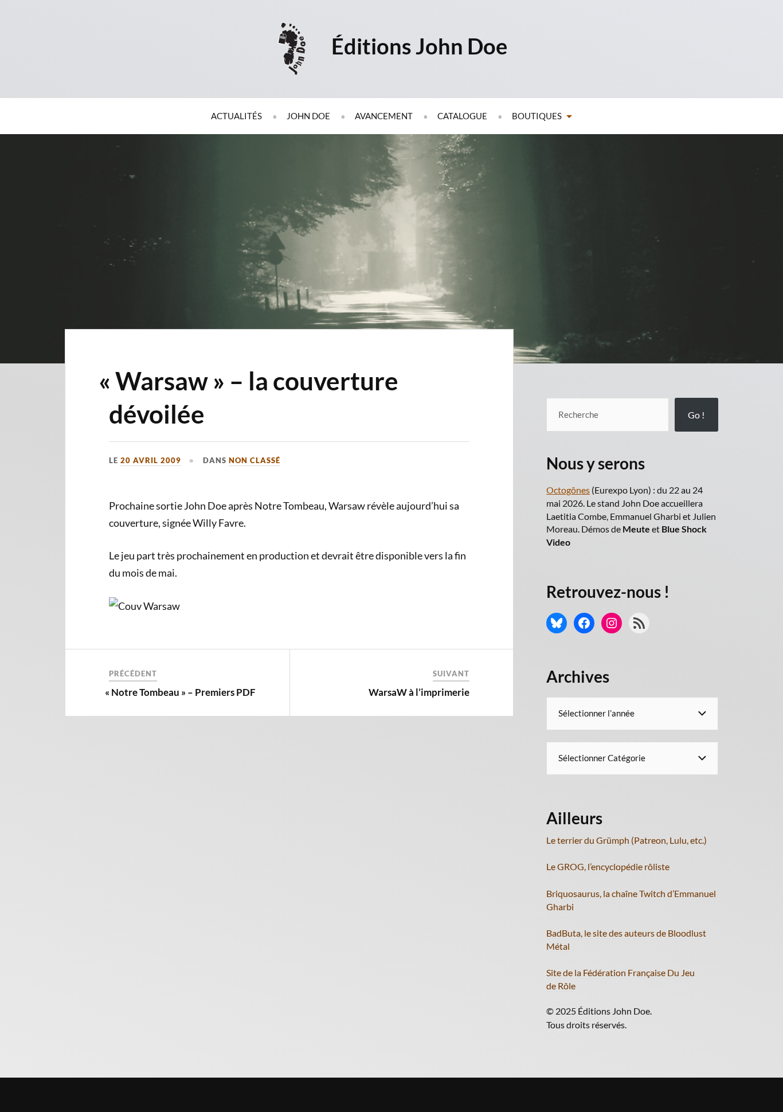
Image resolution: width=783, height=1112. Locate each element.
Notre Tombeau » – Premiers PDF (182, 692)
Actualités (236, 116)
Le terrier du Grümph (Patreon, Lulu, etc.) (626, 840)
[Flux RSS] (639, 623)
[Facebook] (584, 623)
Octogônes (568, 489)
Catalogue (462, 116)
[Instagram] (611, 623)
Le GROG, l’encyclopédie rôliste (608, 866)
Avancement (384, 116)
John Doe (308, 116)
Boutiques (537, 116)
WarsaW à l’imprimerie (419, 692)
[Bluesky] (556, 623)
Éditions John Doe (419, 46)
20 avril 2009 (150, 460)
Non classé (254, 460)
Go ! (696, 414)
